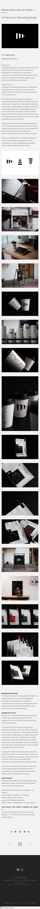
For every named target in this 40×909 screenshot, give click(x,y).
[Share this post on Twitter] (15, 832)
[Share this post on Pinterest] (25, 832)
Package (16, 786)
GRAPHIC (33, 903)
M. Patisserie (26, 790)
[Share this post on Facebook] (11, 832)
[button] (7, 907)
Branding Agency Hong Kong (11, 880)
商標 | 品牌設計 (6, 807)
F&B (22, 10)
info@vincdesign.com (20, 882)
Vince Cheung (18, 797)
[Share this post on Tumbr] (28, 832)
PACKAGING (29, 10)
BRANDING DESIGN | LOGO (11, 10)
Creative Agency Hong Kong (29, 880)
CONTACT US (20, 878)
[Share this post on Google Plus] (20, 832)
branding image (7, 90)
